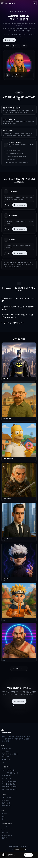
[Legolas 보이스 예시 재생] (8, 75)
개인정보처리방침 (6, 835)
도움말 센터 (4, 827)
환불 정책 (4, 838)
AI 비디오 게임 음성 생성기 (9, 789)
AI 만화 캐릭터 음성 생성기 (9, 787)
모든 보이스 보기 (18, 668)
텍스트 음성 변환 (6, 748)
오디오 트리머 (5, 800)
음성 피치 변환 (5, 803)
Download (28, 855)
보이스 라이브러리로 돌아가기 (20, 11)
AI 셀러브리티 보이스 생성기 (9, 754)
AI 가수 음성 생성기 (6, 778)
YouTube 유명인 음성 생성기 (9, 773)
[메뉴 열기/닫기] (35, 3)
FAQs (2, 829)
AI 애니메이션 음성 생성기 (8, 784)
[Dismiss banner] (35, 855)
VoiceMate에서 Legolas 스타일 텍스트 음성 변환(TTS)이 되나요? (17, 316)
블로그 (3, 816)
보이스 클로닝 (5, 751)
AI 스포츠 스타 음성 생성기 (9, 781)
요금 (2, 762)
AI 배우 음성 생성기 (6, 775)
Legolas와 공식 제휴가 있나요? (12, 323)
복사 (9, 205)
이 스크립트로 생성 (21, 205)
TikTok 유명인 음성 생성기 (8, 770)
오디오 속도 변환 (6, 797)
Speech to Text (5, 759)
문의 (2, 819)
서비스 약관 (4, 832)
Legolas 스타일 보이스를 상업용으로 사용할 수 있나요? (17, 308)
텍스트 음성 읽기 (6, 805)
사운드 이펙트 (5, 757)
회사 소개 (4, 813)
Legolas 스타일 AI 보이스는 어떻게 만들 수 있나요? (18, 300)
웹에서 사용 (10, 40)
